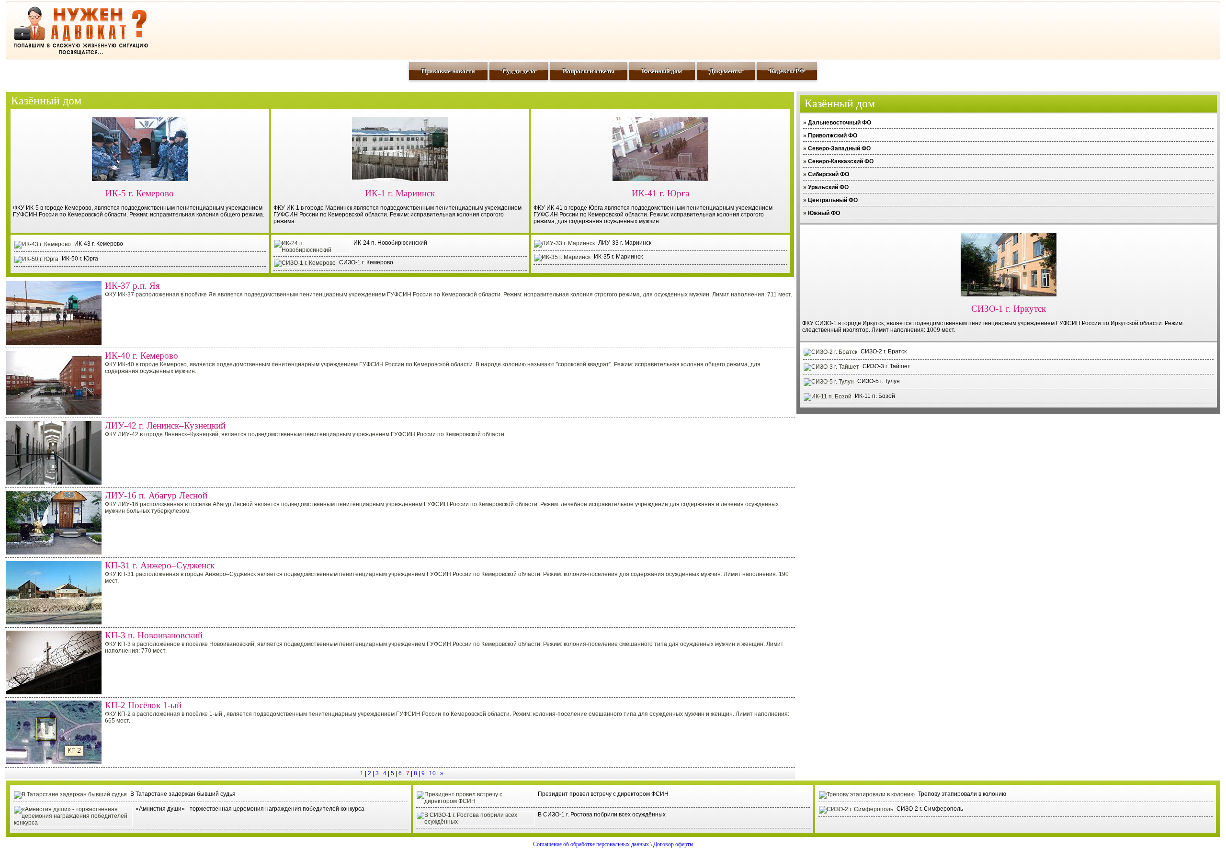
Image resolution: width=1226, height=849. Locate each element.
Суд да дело (518, 71)
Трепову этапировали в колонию (962, 794)
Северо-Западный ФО (839, 148)
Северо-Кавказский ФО (841, 161)
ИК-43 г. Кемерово (98, 243)
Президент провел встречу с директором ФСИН (603, 794)
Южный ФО (824, 213)
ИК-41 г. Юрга (660, 193)
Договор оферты (673, 844)
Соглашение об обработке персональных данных (591, 844)
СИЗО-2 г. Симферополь (930, 808)
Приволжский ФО (832, 135)
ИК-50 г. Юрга (80, 258)
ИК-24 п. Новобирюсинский (390, 242)
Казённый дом (662, 71)
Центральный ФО (833, 200)
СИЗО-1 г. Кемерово (366, 262)
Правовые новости (448, 71)
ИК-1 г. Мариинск (400, 193)
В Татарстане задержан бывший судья (183, 794)
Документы (725, 71)
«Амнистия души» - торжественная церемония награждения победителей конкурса (250, 808)
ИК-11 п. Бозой (875, 396)
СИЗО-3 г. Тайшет (886, 366)
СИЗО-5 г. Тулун (878, 381)
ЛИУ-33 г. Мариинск (624, 242)
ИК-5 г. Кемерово (139, 193)
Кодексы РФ (787, 71)
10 (432, 773)
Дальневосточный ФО (839, 122)
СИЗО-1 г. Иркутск (1008, 309)
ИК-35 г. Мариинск (618, 256)
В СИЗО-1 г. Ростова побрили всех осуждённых (602, 814)
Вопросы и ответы (588, 71)
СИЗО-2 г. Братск (884, 351)
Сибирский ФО (828, 174)
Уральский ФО (828, 187)
